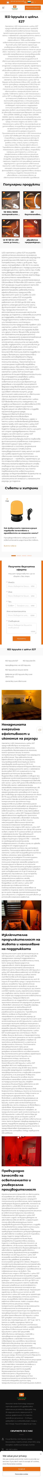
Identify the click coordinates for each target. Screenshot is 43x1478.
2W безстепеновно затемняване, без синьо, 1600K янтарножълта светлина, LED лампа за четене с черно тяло (32, 213)
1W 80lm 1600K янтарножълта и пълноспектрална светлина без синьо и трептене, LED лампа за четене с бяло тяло (11, 213)
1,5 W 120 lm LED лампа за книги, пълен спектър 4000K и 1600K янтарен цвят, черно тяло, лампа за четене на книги (11, 241)
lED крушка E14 (29, 661)
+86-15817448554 (12, 1449)
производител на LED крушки (18, 665)
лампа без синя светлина (15, 681)
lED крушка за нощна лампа (16, 670)
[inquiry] (39, 730)
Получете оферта (32, 8)
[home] (15, 8)
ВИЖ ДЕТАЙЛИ (11, 200)
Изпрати (21, 639)
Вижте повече (10, 546)
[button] (13, 555)
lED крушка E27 (11, 661)
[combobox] (11, 606)
